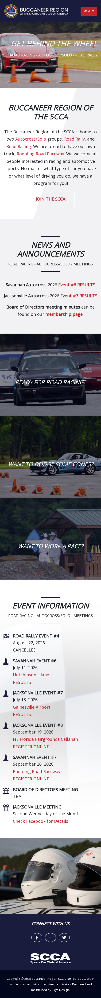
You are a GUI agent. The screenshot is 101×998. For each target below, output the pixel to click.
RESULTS (22, 682)
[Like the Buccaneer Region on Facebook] (36, 937)
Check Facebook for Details (40, 821)
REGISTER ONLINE (31, 746)
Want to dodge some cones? (50, 464)
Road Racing (18, 146)
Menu (88, 11)
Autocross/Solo (30, 139)
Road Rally (74, 139)
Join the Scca (50, 199)
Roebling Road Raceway (40, 153)
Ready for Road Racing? (50, 382)
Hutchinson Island (31, 675)
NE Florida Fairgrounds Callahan (45, 739)
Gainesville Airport (31, 707)
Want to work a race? (50, 546)
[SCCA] (50, 958)
